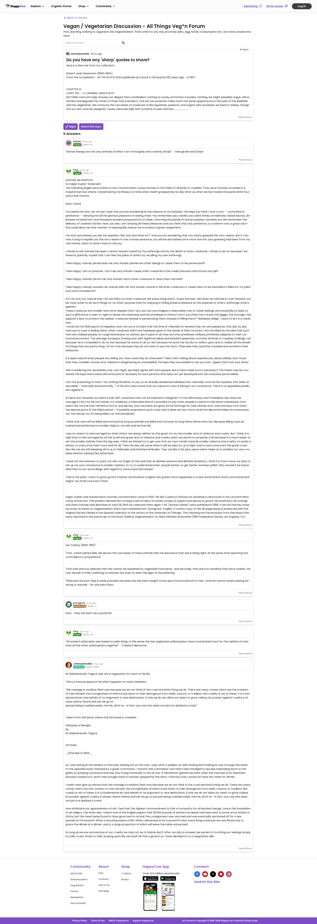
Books (125, 879)
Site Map (103, 891)
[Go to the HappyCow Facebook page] (197, 874)
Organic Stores (61, 6)
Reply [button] (72, 126)
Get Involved (78, 903)
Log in (302, 6)
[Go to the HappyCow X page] (213, 874)
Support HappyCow (143, 920)
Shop (81, 6)
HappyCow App (156, 866)
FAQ (100, 873)
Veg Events (77, 885)
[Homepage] (15, 6)
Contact (103, 879)
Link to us (104, 885)
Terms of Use (98, 920)
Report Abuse (244, 117)
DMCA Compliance (119, 920)
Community (104, 6)
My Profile (76, 873)
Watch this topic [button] (91, 126)
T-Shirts (126, 873)
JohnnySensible (79, 53)
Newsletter (77, 897)
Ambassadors (79, 879)
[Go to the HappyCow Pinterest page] (221, 874)
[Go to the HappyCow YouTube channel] (205, 874)
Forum (74, 891)
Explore (36, 6)
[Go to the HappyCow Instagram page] (229, 874)
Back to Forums (77, 18)
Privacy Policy (79, 920)
